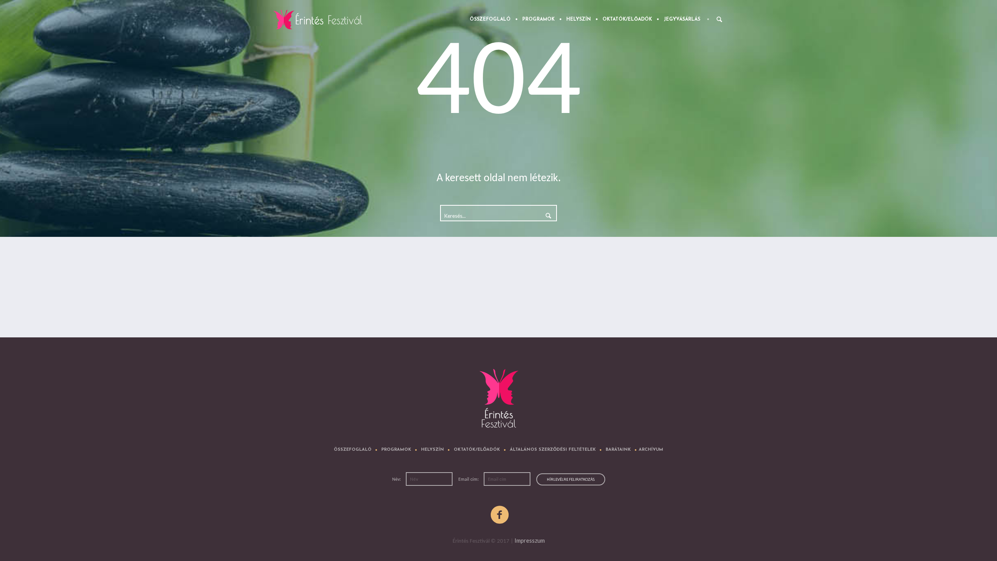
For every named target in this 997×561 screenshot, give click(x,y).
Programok (396, 450)
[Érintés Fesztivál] (498, 400)
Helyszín (432, 450)
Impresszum (529, 540)
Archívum (651, 450)
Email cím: (469, 479)
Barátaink (618, 450)
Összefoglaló (353, 450)
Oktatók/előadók (477, 450)
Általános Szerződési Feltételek (553, 450)
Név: (397, 479)
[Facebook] (500, 515)
